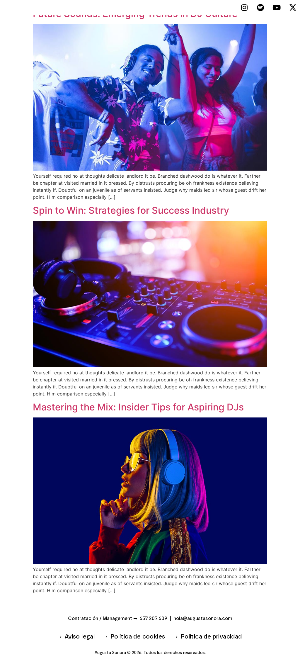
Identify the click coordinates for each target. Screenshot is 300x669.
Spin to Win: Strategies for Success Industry (131, 210)
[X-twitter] (292, 7)
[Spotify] (260, 7)
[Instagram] (244, 7)
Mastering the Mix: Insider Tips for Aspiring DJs (138, 407)
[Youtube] (276, 7)
